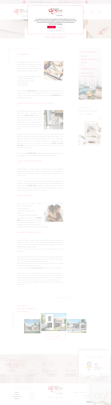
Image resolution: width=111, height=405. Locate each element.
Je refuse (60, 27)
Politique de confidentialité (55, 30)
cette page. (60, 24)
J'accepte (51, 27)
